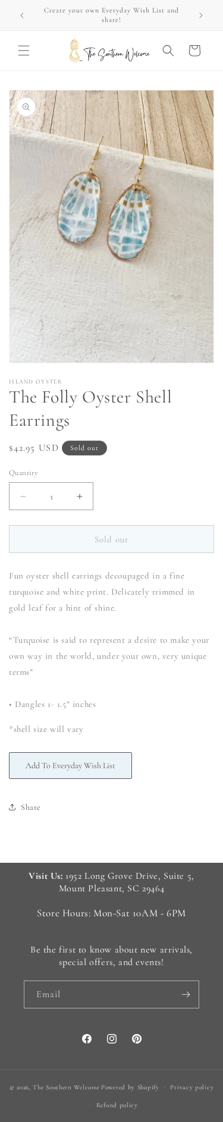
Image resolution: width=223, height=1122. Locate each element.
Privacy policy (191, 1087)
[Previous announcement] (22, 15)
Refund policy (117, 1105)
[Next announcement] (201, 15)
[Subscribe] (185, 994)
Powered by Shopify (130, 1086)
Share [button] (31, 807)
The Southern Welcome (66, 1086)
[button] (24, 50)
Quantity (23, 472)
